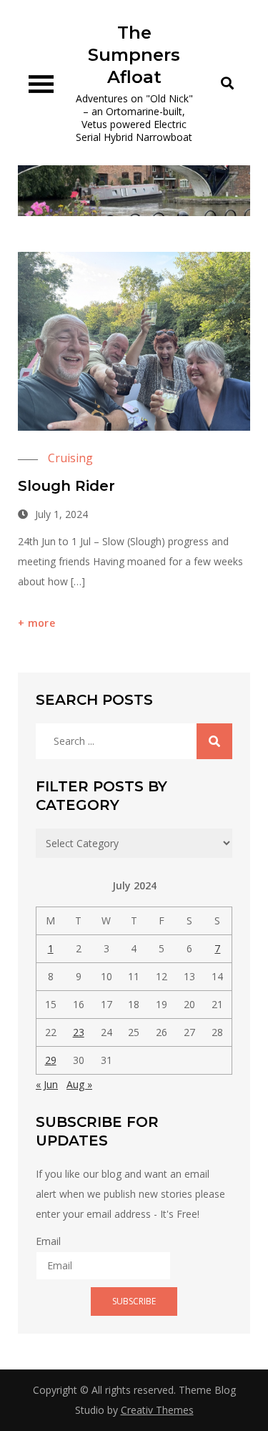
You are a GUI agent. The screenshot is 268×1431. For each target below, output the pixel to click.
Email (48, 1241)
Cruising (70, 458)
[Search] (214, 741)
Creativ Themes (157, 1410)
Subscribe (134, 1301)
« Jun (47, 1084)
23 (78, 1032)
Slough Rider (66, 485)
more (41, 623)
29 (50, 1060)
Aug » (79, 1084)
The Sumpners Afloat (134, 54)
